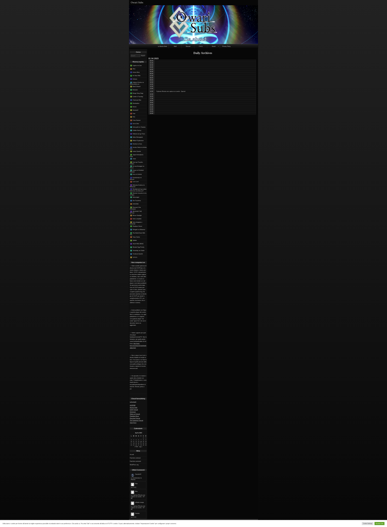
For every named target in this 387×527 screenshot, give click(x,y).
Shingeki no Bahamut (139, 229)
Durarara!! (135, 110)
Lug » (140, 446)
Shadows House (137, 226)
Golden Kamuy (137, 130)
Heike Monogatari (138, 137)
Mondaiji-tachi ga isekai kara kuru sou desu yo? (138, 190)
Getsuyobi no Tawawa (139, 127)
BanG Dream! (137, 86)
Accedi (132, 454)
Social (213, 46)
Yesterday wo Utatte (138, 250)
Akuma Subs (133, 407)
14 (141, 441)
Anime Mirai (136, 72)
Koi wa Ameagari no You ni (137, 167)
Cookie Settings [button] (367, 523)
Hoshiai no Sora (137, 144)
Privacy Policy (226, 46)
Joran (134, 158)
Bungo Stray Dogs (138, 93)
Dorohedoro (136, 103)
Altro (134, 69)
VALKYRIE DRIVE (138, 243)
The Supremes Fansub (136, 420)
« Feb (136, 446)
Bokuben (135, 90)
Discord (188, 46)
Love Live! (136, 181)
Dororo (134, 106)
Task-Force (133, 422)
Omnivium (133, 412)
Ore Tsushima (137, 200)
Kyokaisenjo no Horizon (136, 178)
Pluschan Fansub (135, 418)
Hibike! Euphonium (138, 140)
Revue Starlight (137, 215)
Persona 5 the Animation (135, 208)
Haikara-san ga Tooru (139, 133)
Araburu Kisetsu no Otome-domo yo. (137, 83)
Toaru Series (136, 237)
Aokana (135, 79)
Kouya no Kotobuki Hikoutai (137, 171)
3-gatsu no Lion (137, 65)
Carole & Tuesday (138, 96)
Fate (134, 113)
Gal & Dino (136, 123)
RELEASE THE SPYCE (136, 212)
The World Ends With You (137, 233)
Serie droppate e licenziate (136, 223)
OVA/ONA (136, 204)
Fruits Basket (136, 120)
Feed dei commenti (135, 461)
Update (135, 240)
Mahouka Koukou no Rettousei (137, 186)
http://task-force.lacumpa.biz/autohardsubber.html (138, 346)
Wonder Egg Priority (138, 247)
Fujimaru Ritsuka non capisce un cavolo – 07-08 (138, 496)
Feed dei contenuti (135, 458)
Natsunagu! (136, 197)
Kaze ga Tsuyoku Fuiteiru (136, 163)
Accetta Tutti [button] (379, 523)
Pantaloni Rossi (134, 416)
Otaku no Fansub (135, 414)
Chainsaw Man (137, 100)
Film (134, 117)
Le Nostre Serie (162, 46)
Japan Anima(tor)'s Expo (136, 155)
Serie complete (137, 219)
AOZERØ (132, 405)
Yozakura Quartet (138, 254)
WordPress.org (134, 464)
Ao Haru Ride (136, 75)
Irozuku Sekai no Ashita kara (138, 148)
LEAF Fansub (134, 409)
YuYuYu (135, 257)
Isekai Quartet (137, 151)
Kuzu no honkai (137, 174)
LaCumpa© (133, 402)
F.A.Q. (201, 46)
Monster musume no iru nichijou (138, 194)
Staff (175, 46)
